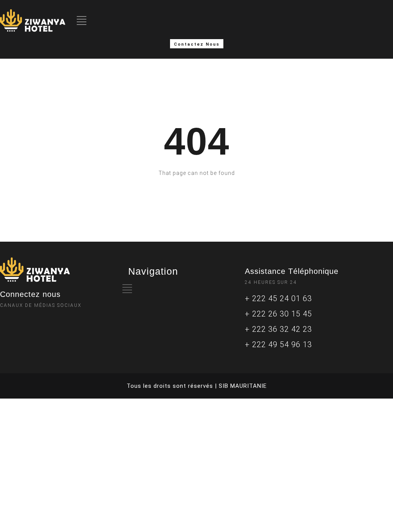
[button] (196, 43)
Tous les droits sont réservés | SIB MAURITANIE (197, 385)
